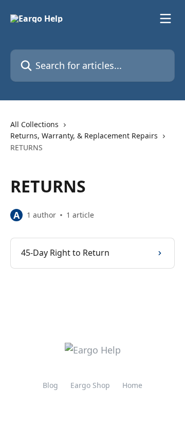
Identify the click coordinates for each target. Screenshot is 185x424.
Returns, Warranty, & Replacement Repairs (84, 135)
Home (132, 385)
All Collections (34, 124)
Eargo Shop (90, 385)
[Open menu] (165, 18)
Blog (50, 385)
